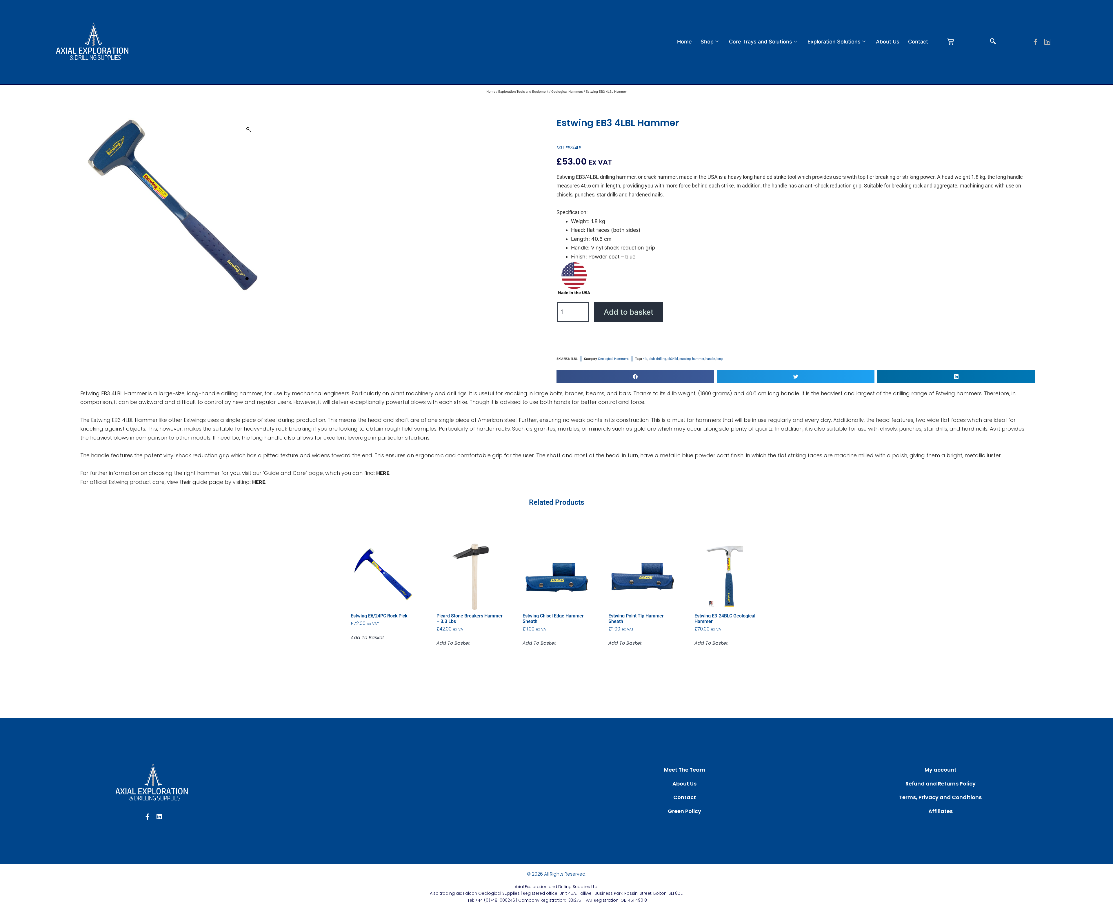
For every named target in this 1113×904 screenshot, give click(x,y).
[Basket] (950, 41)
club (652, 359)
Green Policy (684, 811)
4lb (645, 359)
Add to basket (629, 311)
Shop (707, 42)
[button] (993, 42)
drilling (661, 359)
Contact (918, 42)
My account (940, 769)
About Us (887, 42)
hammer (698, 359)
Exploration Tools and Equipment (523, 92)
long (719, 359)
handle (710, 359)
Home (684, 42)
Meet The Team (684, 769)
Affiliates (940, 811)
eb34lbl (673, 359)
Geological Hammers (567, 92)
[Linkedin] (1047, 42)
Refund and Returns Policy (940, 783)
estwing (685, 359)
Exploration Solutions (834, 42)
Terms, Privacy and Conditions (940, 797)
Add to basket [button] (367, 637)
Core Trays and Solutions (760, 42)
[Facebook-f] (1035, 42)
